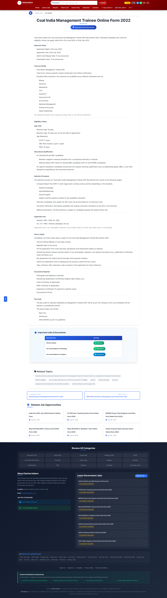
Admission (86, 8)
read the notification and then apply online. (83, 384)
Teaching (109, 465)
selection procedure (103, 380)
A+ (144, 2)
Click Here (100, 343)
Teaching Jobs (81, 557)
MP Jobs (62, 559)
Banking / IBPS (109, 455)
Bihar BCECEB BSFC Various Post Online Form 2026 (94, 507)
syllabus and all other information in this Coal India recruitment (52, 384)
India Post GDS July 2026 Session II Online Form (93, 481)
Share (5, 299)
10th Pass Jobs (92, 557)
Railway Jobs (45, 557)
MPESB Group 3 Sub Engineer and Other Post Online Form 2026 (98, 498)
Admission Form (32, 455)
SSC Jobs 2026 (24, 557)
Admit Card (65, 8)
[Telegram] (137, 3)
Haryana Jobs (71, 559)
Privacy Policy (89, 568)
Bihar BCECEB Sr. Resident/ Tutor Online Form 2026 (94, 515)
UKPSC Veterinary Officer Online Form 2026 (92, 532)
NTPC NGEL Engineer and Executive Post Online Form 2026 (97, 541)
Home (37, 8)
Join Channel (100, 348)
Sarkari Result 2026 (116, 557)
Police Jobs (62, 557)
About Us (62, 568)
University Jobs (135, 465)
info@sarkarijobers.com (29, 493)
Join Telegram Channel (30, 502)
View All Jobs (140, 476)
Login (128, 2)
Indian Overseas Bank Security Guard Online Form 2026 (95, 524)
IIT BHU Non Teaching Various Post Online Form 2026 (95, 490)
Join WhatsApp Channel (30, 508)
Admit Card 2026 (129, 557)
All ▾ (130, 8)
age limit (93, 380)
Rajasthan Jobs (44, 559)
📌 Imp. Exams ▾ (106, 8)
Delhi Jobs (55, 559)
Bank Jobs (54, 557)
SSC (57, 465)
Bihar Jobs (35, 559)
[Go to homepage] (30, 13)
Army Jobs (71, 557)
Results (55, 8)
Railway (109, 460)
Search (103, 2)
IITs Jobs (57, 460)
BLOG (135, 455)
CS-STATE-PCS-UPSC (32, 460)
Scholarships (32, 465)
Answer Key (75, 8)
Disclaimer (79, 568)
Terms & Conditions (101, 568)
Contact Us (70, 568)
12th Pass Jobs (103, 557)
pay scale (115, 380)
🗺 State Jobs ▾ (120, 8)
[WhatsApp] (140, 3)
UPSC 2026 (35, 557)
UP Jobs (26, 559)
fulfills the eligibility (40, 380)
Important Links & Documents (84, 27)
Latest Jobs (46, 8)
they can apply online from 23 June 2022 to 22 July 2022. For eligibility (68, 380)
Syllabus (95, 8)
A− (148, 2)
